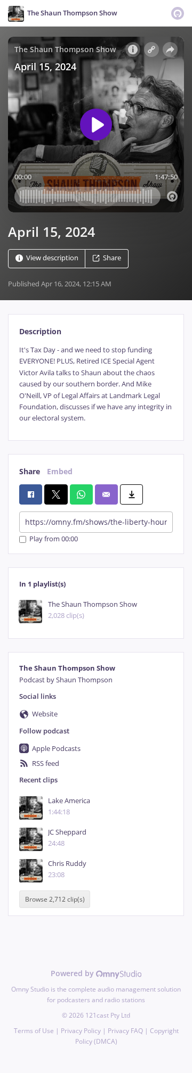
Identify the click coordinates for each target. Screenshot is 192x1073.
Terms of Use (34, 1030)
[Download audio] (131, 494)
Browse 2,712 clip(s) (55, 899)
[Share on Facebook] (30, 494)
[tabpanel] (96, 384)
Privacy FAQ (125, 1030)
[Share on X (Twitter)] (55, 494)
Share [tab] (29, 471)
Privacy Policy (81, 1030)
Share (112, 257)
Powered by (73, 973)
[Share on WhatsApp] (81, 494)
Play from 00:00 (53, 539)
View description (52, 257)
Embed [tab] (60, 471)
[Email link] (106, 494)
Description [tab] (40, 331)
